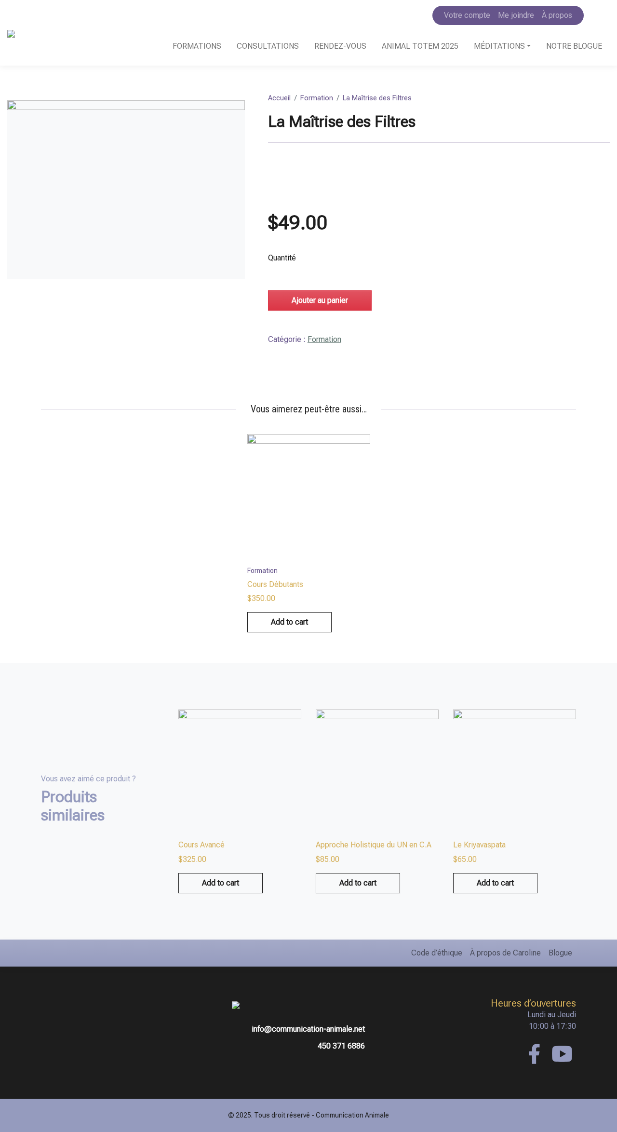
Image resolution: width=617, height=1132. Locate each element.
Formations (197, 46)
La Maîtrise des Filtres (377, 98)
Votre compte (467, 15)
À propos (557, 15)
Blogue (560, 952)
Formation (316, 98)
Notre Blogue (574, 46)
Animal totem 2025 (420, 46)
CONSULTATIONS (268, 46)
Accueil (279, 98)
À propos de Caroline (505, 952)
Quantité (282, 257)
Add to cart (289, 622)
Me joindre (516, 15)
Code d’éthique (436, 952)
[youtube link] (562, 1054)
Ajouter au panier (320, 300)
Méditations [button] (499, 46)
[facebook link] (534, 1054)
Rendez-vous (340, 46)
